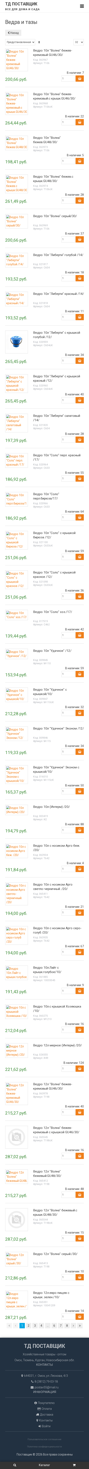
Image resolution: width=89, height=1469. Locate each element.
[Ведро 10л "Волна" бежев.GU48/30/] (16, 142)
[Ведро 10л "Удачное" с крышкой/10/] (16, 694)
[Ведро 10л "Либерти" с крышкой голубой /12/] (16, 341)
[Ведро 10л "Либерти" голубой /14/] (16, 260)
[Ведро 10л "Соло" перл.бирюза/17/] (16, 499)
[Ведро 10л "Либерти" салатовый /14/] (16, 422)
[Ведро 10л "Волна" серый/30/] (16, 221)
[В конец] (80, 1325)
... (48, 1325)
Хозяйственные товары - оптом (44, 1354)
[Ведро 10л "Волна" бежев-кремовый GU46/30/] (16, 59)
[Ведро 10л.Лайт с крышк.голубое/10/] (16, 972)
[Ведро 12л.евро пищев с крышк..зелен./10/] (16, 1300)
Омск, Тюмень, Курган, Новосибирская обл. (44, 1360)
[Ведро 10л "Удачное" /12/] (16, 653)
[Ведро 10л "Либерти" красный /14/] (16, 298)
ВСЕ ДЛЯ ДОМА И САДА (22, 9)
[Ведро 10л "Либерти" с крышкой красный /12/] (16, 383)
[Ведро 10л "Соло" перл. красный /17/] (16, 460)
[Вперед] (73, 1325)
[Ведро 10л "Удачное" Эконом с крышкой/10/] (16, 774)
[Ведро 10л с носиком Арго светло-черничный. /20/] (16, 893)
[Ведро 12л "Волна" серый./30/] (16, 1259)
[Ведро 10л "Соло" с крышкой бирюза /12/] (16, 540)
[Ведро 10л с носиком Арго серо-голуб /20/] (16, 935)
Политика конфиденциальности (44, 1446)
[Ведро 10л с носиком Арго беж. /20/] (16, 850)
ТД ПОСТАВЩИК (21, 4)
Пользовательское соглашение (44, 1439)
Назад (14, 32)
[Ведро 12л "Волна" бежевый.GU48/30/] (16, 1176)
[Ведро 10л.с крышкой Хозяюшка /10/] (16, 1011)
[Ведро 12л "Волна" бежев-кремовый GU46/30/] (16, 1093)
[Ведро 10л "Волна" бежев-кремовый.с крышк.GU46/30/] (16, 103)
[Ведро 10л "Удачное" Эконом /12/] (16, 733)
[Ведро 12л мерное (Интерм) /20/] (16, 1050)
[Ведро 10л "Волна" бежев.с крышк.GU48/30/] (16, 183)
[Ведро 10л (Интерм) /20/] (16, 809)
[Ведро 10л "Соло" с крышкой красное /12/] (16, 579)
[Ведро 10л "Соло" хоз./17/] (16, 614)
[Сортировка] (39, 42)
